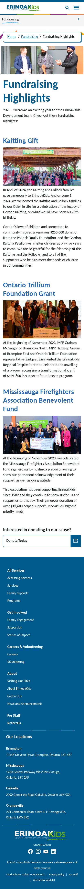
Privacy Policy (57, 874)
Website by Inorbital (44, 880)
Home (11, 37)
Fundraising (29, 37)
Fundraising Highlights (59, 37)
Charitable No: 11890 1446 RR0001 (25, 874)
